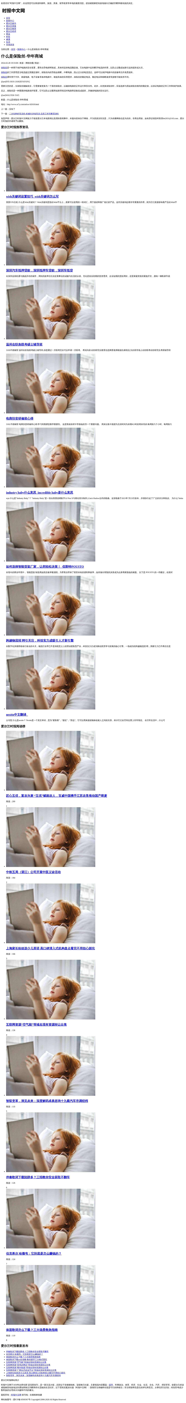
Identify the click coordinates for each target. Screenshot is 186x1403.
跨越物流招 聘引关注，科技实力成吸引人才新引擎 (40, 640)
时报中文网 (16, 1395)
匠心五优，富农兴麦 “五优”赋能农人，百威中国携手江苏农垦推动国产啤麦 (56, 795)
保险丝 (4, 68)
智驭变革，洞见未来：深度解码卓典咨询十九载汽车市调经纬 (47, 1101)
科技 (8, 37)
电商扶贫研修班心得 (19, 418)
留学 (111, 1385)
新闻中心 (10, 21)
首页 (8, 18)
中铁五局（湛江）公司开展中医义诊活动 (33, 872)
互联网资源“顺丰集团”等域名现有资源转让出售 (27, 1367)
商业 (8, 34)
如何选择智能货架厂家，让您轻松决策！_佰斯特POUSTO (45, 566)
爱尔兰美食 (11, 26)
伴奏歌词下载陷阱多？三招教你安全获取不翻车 (38, 1177)
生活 (8, 42)
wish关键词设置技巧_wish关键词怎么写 (32, 196)
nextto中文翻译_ (17, 714)
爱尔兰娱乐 (11, 23)
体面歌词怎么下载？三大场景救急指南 (32, 1329)
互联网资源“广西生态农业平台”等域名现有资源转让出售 (31, 1370)
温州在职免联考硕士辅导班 (24, 344)
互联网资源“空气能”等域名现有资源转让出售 (36, 1024)
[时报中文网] (13, 14)
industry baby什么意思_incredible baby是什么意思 (39, 492)
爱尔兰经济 (11, 31)
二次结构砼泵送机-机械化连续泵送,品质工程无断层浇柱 (34, 114)
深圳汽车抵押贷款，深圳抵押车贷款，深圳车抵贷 (39, 270)
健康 (8, 39)
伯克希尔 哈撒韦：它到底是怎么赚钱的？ (33, 1253)
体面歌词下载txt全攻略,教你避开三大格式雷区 (26, 1359)
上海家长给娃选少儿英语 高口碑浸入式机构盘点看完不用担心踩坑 (50, 948)
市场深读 (10, 45)
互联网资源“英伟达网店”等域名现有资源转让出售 (28, 1365)
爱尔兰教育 (11, 29)
